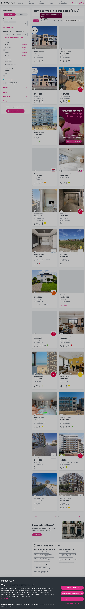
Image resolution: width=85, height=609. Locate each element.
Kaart (44, 20)
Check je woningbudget (63, 2)
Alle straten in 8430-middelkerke (66, 562)
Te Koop (10, 14)
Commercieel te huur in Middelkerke (42, 570)
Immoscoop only (51, 2)
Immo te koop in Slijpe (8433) (40, 558)
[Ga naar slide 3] (45, 129)
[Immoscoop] (8, 3)
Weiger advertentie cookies (72, 599)
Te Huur (21, 14)
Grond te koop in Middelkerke (66, 557)
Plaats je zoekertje (31, 2)
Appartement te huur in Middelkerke (42, 568)
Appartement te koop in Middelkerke (67, 553)
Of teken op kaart (10, 27)
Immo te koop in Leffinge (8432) (41, 553)
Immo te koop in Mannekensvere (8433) (43, 554)
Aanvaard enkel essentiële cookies (72, 593)
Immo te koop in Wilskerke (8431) (41, 551)
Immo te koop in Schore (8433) (41, 555)
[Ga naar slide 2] (44, 129)
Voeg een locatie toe (9, 19)
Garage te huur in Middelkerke (41, 571)
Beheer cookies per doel (72, 603)
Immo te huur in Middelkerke (40, 566)
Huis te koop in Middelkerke (65, 551)
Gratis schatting (41, 2)
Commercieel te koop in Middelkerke (67, 554)
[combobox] (13, 24)
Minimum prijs (7, 31)
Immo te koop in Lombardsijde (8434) (42, 559)
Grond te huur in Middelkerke (40, 572)
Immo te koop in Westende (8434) (42, 561)
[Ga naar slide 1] (43, 129)
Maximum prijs (20, 31)
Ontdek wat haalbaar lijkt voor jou (14, 37)
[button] (15, 22)
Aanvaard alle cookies (72, 587)
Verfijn (24, 44)
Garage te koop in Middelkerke (66, 555)
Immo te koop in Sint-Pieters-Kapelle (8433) (44, 557)
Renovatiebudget (8, 80)
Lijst (37, 20)
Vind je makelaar (20, 2)
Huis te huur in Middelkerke (40, 567)
